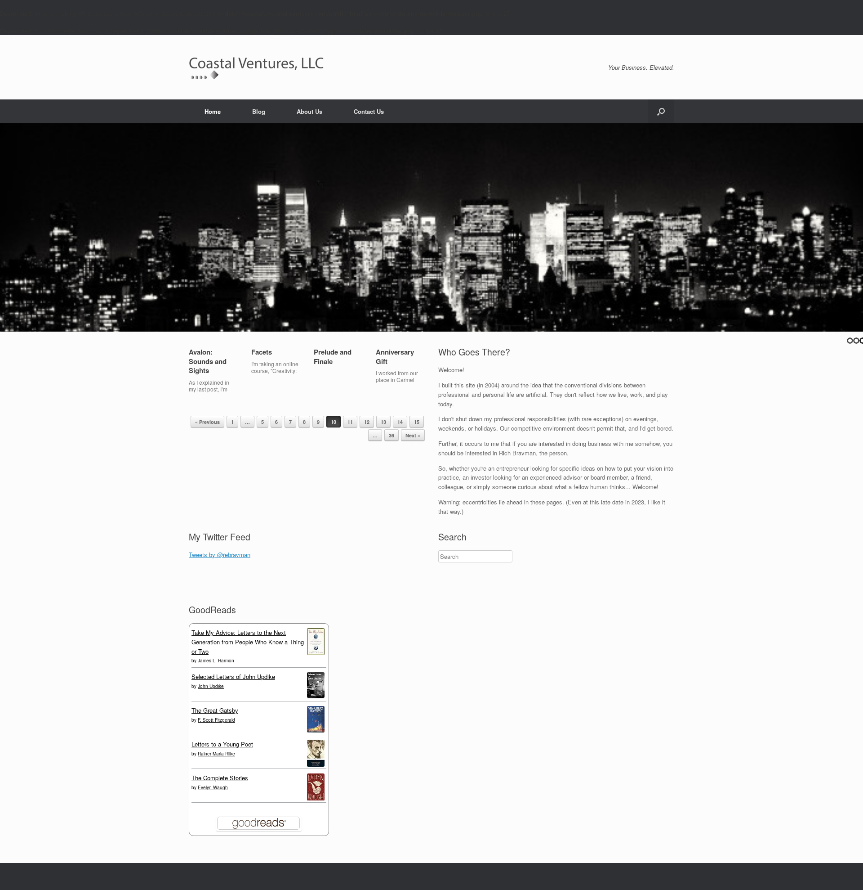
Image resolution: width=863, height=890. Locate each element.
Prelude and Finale (332, 356)
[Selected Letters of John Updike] (316, 695)
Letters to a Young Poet (222, 744)
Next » (412, 435)
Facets (261, 352)
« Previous (207, 421)
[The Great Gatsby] (316, 730)
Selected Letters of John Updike (233, 676)
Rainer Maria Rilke (216, 754)
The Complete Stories (219, 777)
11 (350, 421)
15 (416, 421)
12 (366, 421)
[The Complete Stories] (316, 798)
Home (213, 111)
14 (400, 421)
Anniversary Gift (395, 356)
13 (383, 421)
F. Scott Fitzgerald (216, 720)
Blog (258, 111)
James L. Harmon (216, 660)
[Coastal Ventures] (256, 67)
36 (391, 435)
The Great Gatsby (214, 710)
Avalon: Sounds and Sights (208, 361)
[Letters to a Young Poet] (316, 764)
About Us (309, 111)
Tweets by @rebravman (219, 554)
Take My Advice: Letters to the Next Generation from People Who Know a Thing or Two (247, 642)
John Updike (211, 686)
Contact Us (369, 111)
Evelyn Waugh (213, 787)
